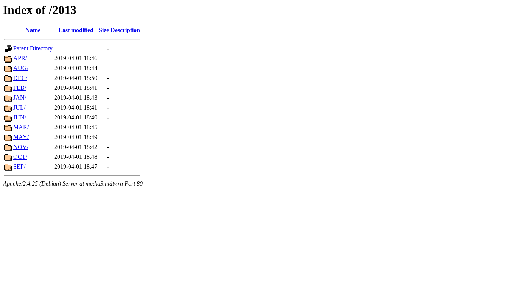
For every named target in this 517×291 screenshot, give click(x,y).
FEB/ (19, 87)
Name (32, 30)
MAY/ (21, 137)
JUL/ (19, 107)
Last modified (75, 30)
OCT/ (20, 156)
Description (125, 30)
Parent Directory (33, 48)
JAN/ (19, 97)
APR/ (20, 58)
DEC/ (20, 78)
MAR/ (21, 127)
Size (104, 30)
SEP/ (19, 166)
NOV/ (20, 147)
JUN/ (19, 117)
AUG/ (20, 68)
